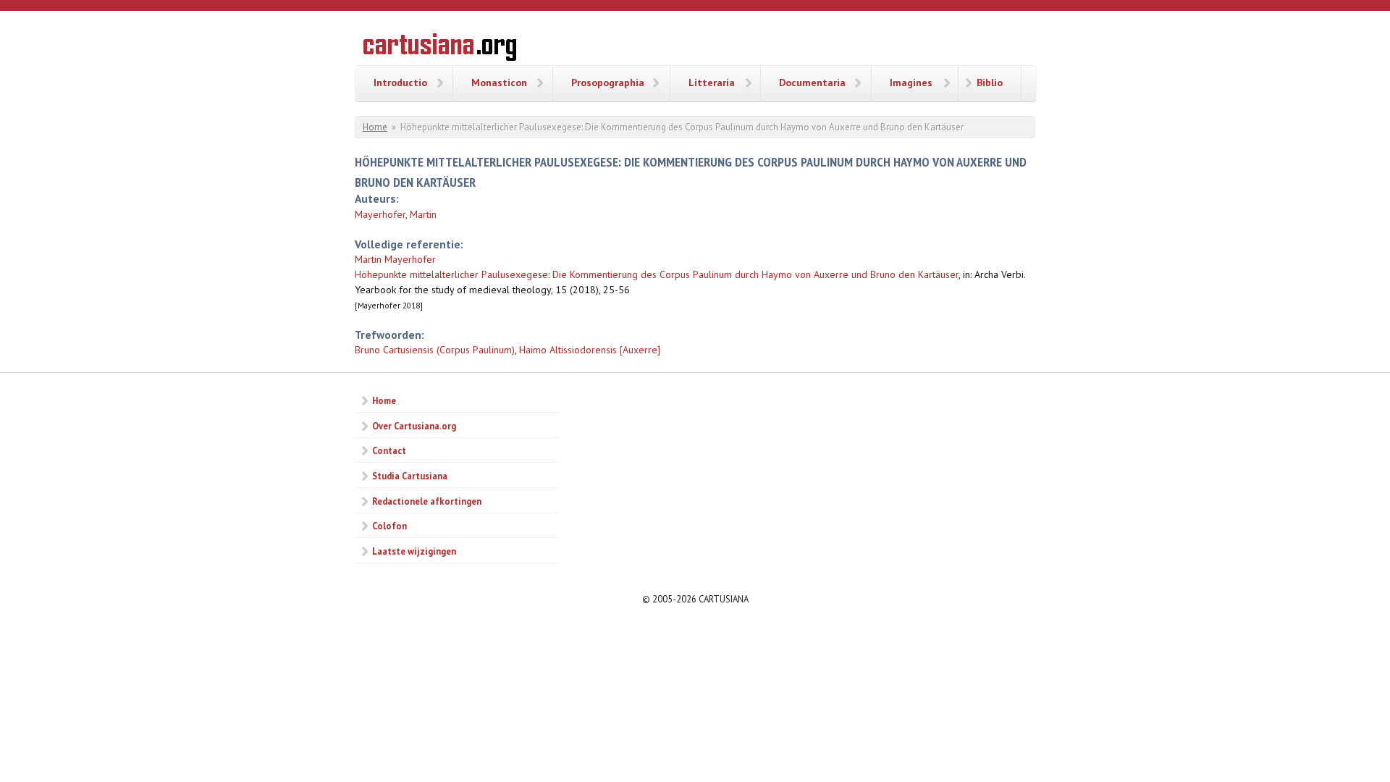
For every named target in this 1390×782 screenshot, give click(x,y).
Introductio (400, 82)
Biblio (990, 82)
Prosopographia (607, 82)
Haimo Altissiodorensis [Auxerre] (589, 349)
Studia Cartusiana (409, 476)
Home (375, 127)
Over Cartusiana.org (414, 426)
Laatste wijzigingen (414, 551)
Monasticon (499, 82)
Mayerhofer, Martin (396, 214)
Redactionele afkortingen (426, 501)
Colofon (389, 525)
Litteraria (711, 82)
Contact (389, 450)
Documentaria (812, 82)
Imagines (911, 82)
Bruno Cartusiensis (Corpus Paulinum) (435, 349)
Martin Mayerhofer (395, 259)
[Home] (440, 49)
